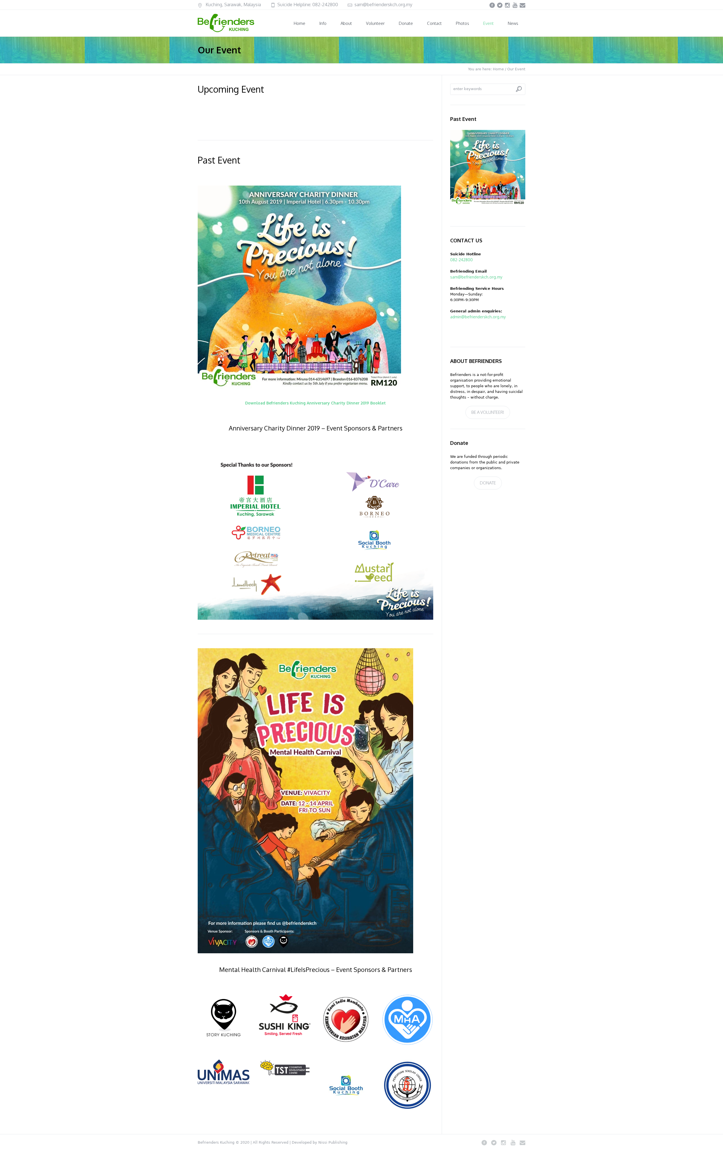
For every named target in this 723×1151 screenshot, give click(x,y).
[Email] (522, 5)
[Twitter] (499, 5)
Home (498, 69)
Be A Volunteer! (487, 412)
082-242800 (325, 4)
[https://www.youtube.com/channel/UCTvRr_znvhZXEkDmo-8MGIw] (515, 5)
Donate (488, 483)
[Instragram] (507, 5)
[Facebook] (492, 5)
